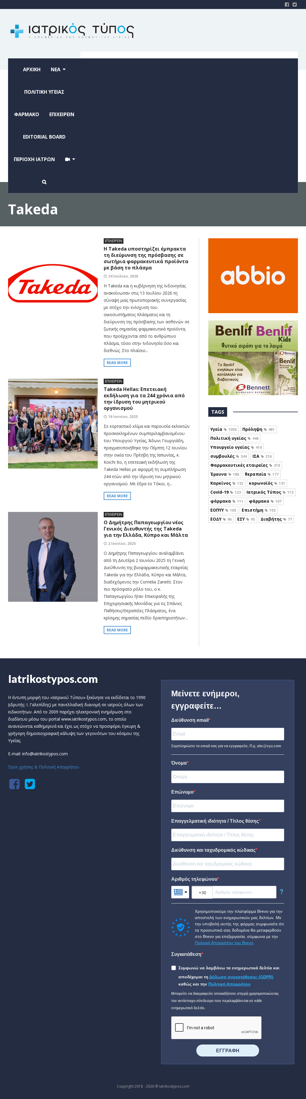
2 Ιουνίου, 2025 (122, 543)
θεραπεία (262, 474)
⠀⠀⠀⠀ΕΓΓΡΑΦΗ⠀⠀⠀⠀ (228, 1050)
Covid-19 (225, 492)
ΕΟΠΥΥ (223, 510)
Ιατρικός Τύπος (270, 492)
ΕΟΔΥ (221, 519)
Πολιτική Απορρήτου (229, 984)
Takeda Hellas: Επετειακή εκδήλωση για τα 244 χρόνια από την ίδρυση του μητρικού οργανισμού (144, 398)
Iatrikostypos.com (53, 678)
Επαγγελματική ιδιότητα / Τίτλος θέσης (215, 821)
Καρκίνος (226, 483)
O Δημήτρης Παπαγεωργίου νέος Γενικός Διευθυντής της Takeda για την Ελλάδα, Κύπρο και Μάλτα (146, 528)
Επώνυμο (182, 792)
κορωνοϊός (267, 483)
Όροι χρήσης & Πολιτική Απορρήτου (43, 767)
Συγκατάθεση (186, 954)
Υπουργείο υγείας (236, 447)
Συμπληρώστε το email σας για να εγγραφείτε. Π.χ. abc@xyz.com (226, 746)
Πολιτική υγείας (234, 438)
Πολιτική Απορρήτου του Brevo (224, 942)
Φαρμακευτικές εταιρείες (245, 465)
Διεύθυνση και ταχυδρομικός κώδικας (213, 850)
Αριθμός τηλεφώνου (194, 879)
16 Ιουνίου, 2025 (123, 416)
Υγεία (223, 429)
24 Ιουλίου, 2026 (123, 276)
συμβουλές (228, 456)
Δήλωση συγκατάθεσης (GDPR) (241, 976)
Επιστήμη (259, 510)
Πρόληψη (258, 429)
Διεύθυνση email (190, 720)
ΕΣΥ (246, 519)
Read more (117, 362)
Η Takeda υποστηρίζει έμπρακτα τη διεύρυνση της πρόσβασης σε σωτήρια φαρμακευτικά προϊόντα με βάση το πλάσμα (146, 258)
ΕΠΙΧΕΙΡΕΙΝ (113, 240)
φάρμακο (265, 501)
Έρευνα (224, 474)
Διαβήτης (276, 519)
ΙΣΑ (262, 456)
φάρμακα (226, 501)
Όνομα (179, 762)
